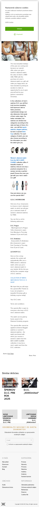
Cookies (11, 22)
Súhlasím (19, 28)
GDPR (7, 22)
